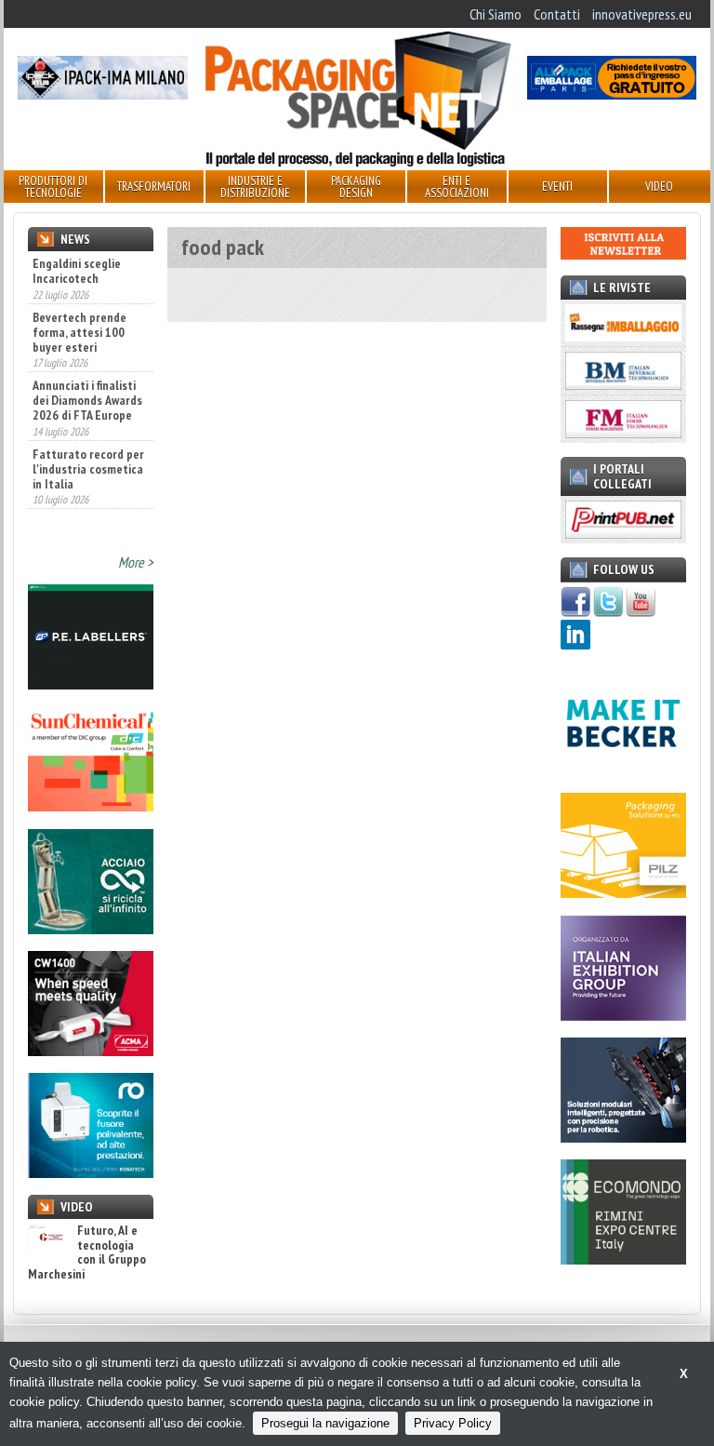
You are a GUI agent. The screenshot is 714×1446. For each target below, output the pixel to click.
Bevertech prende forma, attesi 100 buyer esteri (79, 332)
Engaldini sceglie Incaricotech (77, 271)
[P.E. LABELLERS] (90, 684)
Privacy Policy (453, 1423)
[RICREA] (90, 928)
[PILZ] (623, 892)
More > (135, 562)
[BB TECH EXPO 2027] (623, 1015)
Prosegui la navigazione (325, 1423)
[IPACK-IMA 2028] (102, 94)
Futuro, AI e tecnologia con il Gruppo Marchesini (87, 1252)
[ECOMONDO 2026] (623, 1259)
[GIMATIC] (623, 1137)
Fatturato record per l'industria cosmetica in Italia (88, 469)
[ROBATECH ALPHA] (90, 1172)
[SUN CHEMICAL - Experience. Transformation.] (90, 806)
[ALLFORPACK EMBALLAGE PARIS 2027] (611, 94)
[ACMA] (90, 1050)
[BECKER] (623, 770)
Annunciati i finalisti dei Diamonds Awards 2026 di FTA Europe (87, 400)
